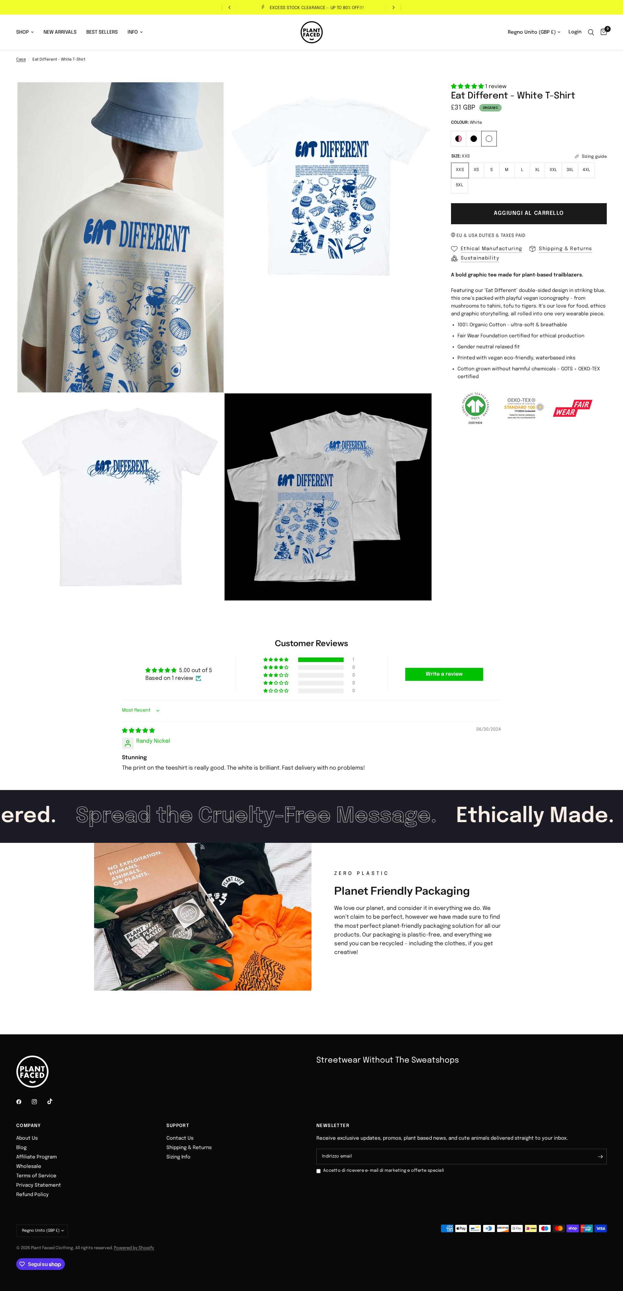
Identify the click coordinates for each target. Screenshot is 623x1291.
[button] (468, 86)
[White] (489, 137)
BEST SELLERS (102, 32)
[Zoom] (210, 96)
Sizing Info (178, 1157)
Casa (21, 60)
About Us (27, 1138)
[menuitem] (27, 32)
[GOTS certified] (475, 408)
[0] (602, 32)
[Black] (474, 137)
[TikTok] (54, 1101)
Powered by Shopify (134, 1248)
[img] (138, 731)
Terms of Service (36, 1176)
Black (474, 138)
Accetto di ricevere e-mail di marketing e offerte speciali (383, 1171)
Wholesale (28, 1166)
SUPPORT (177, 1125)
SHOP (22, 32)
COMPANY (28, 1125)
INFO (133, 32)
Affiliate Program (36, 1157)
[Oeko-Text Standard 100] (524, 408)
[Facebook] (23, 1102)
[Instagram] (39, 1102)
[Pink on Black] (458, 137)
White (489, 138)
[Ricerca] (591, 32)
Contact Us (179, 1138)
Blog (21, 1147)
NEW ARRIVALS (60, 32)
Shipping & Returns (189, 1147)
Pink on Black (458, 138)
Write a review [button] (444, 674)
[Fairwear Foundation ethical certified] (572, 408)
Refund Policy (32, 1194)
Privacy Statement (38, 1185)
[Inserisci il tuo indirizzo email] (600, 1156)
